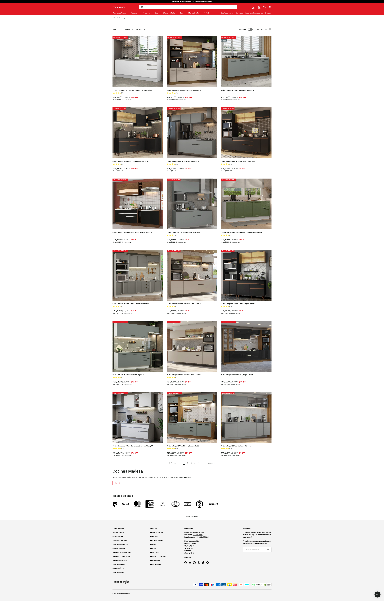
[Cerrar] (207, 277)
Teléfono (180, 306)
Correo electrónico (183, 299)
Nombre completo (183, 291)
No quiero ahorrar (192, 323)
